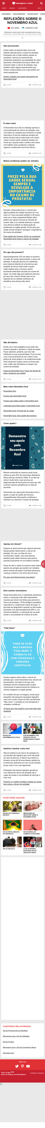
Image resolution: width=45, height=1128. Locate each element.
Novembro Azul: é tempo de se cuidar (18, 411)
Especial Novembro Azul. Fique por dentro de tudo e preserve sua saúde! (22, 372)
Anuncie (41, 1073)
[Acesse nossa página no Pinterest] (22, 1066)
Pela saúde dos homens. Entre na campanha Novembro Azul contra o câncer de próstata (21, 237)
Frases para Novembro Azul (14, 396)
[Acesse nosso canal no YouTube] (28, 1066)
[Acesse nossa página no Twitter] (17, 1066)
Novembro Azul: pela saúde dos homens (20, 416)
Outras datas (32, 14)
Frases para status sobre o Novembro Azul (20, 401)
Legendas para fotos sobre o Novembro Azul (21, 406)
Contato (33, 1073)
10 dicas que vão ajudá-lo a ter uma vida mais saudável (22, 710)
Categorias (6, 14)
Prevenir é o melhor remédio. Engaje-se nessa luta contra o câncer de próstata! (22, 783)
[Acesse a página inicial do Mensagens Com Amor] (22, 3)
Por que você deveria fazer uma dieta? (19, 577)
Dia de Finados (8, 1042)
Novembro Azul (9, 391)
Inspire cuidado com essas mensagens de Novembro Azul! (20, 78)
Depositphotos (21, 1074)
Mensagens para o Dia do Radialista (16, 1036)
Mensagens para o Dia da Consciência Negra (19, 1047)
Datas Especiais (19, 14)
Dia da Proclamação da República (15, 1030)
